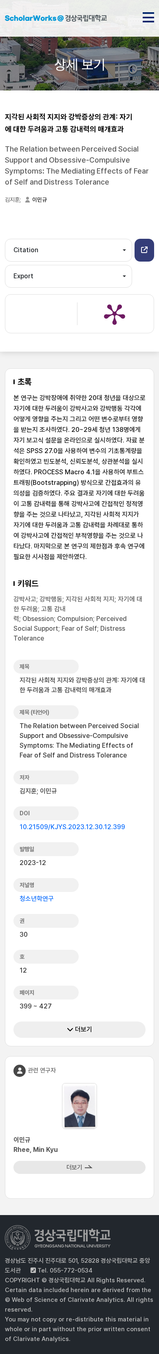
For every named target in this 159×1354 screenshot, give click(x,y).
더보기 (82, 1029)
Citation (25, 250)
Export (23, 276)
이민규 (39, 199)
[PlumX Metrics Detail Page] (114, 313)
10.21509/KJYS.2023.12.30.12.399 (72, 827)
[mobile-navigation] (148, 16)
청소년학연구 (37, 899)
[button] (144, 250)
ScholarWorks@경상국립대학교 (56, 19)
